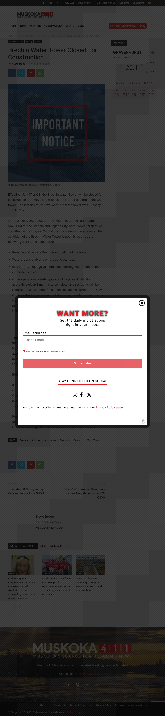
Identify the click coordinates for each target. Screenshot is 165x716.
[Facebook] (81, 396)
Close (142, 303)
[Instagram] (75, 396)
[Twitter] (89, 396)
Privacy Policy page (109, 407)
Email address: (35, 333)
